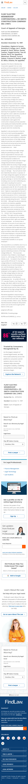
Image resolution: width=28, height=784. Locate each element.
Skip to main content (14, 2)
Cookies (23, 778)
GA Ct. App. (15, 7)
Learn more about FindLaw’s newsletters (12, 552)
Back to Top (15, 695)
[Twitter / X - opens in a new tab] (13, 738)
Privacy (8, 778)
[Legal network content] (25, 769)
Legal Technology (10, 472)
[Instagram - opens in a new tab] (18, 738)
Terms (2, 778)
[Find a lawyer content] (25, 754)
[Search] (25, 2)
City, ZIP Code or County (11, 441)
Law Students (9, 475)
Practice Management (12, 469)
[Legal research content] (25, 764)
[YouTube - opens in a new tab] (8, 738)
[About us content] (25, 749)
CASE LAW (3, 7)
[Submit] (24, 546)
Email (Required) (6, 543)
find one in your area (15, 606)
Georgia (9, 7)
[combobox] (14, 436)
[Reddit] (24, 738)
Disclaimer (15, 778)
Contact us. (19, 715)
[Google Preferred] (2, 743)
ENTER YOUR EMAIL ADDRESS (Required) (12, 725)
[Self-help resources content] (25, 759)
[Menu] (2, 2)
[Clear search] (22, 444)
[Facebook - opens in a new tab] (2, 738)
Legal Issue (7, 433)
